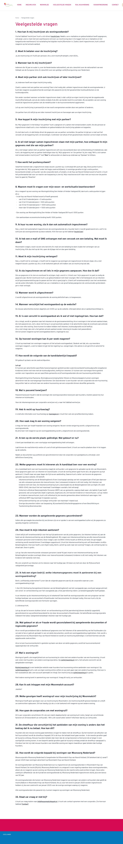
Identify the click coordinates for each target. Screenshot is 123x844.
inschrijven (55, 36)
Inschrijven (31, 5)
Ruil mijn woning (82, 5)
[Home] (8, 5)
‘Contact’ (25, 804)
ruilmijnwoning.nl (67, 660)
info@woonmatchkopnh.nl (47, 802)
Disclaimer (7, 834)
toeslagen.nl (54, 414)
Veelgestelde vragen (62, 5)
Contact (115, 5)
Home (19, 5)
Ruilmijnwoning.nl (22, 668)
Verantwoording (100, 5)
